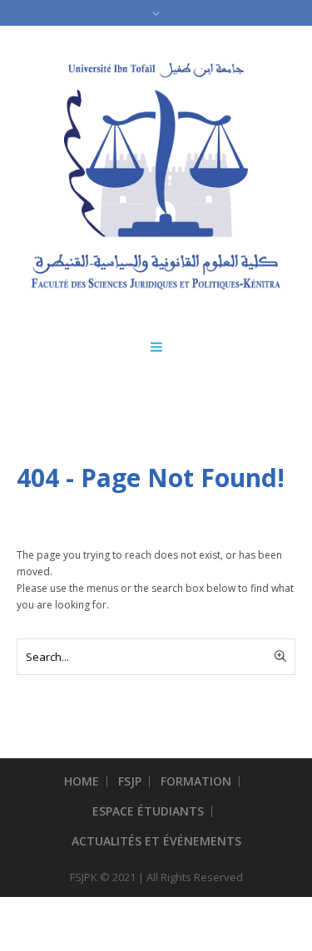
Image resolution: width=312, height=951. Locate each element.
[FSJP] (156, 176)
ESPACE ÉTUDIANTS (148, 811)
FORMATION (196, 781)
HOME (81, 781)
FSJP (129, 781)
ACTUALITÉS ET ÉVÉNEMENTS (156, 841)
